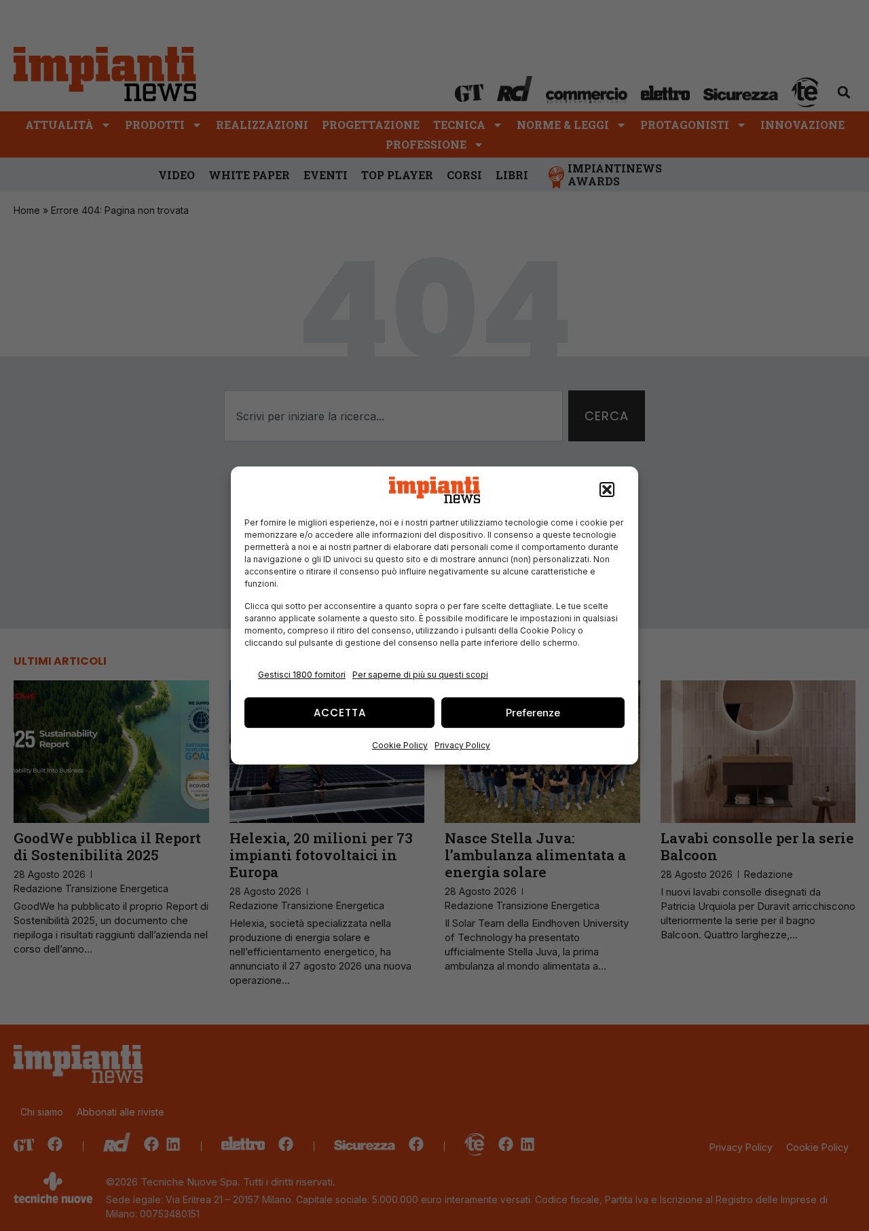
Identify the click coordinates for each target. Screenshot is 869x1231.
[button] (607, 490)
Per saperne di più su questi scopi (420, 674)
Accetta (340, 712)
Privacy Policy (462, 745)
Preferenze (533, 712)
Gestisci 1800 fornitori (302, 674)
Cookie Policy (400, 745)
